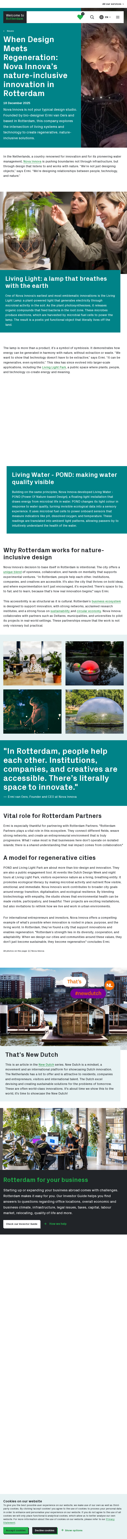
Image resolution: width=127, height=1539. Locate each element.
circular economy (89, 611)
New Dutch (46, 1064)
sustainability (60, 611)
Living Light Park (54, 367)
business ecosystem (106, 601)
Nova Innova (32, 161)
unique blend (12, 572)
